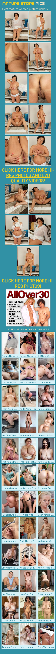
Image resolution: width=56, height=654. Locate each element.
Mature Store (23, 3)
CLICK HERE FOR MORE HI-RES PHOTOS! (28, 283)
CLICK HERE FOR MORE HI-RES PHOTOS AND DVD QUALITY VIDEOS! (28, 175)
